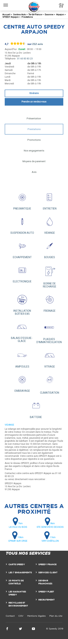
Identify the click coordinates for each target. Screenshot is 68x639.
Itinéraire (34, 93)
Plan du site (55, 616)
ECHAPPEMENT (22, 257)
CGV (20, 616)
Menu (6, 2)
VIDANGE (49, 232)
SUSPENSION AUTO (22, 232)
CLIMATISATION (49, 392)
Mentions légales (36, 616)
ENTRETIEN (49, 208)
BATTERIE (36, 417)
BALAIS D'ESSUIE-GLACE (21, 340)
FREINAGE (50, 310)
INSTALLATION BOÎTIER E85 (22, 312)
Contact (10, 616)
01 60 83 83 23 (25, 58)
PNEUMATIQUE (22, 208)
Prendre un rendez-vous (34, 101)
